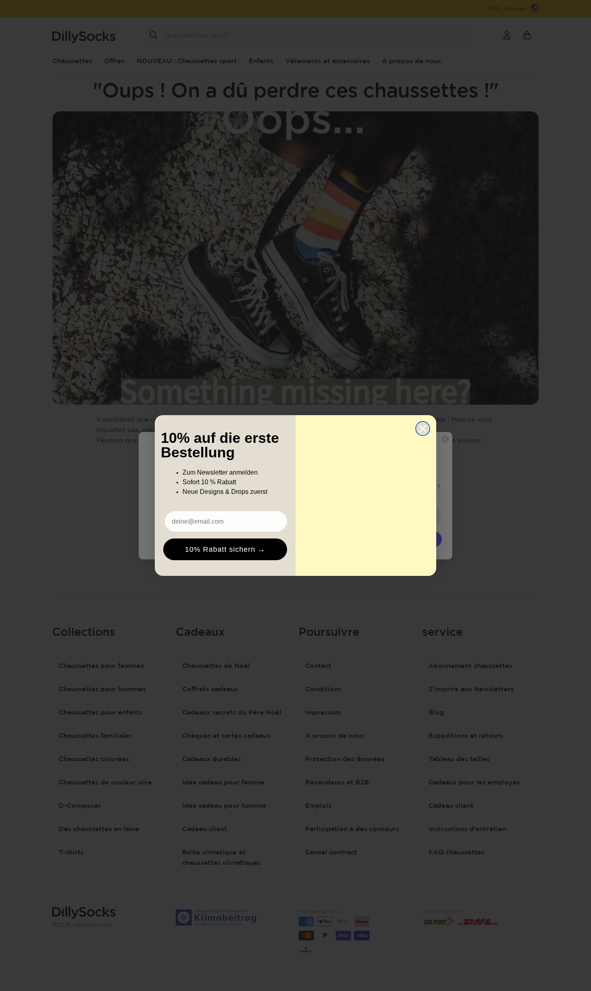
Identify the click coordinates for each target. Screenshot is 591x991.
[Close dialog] (423, 429)
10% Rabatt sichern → (225, 549)
